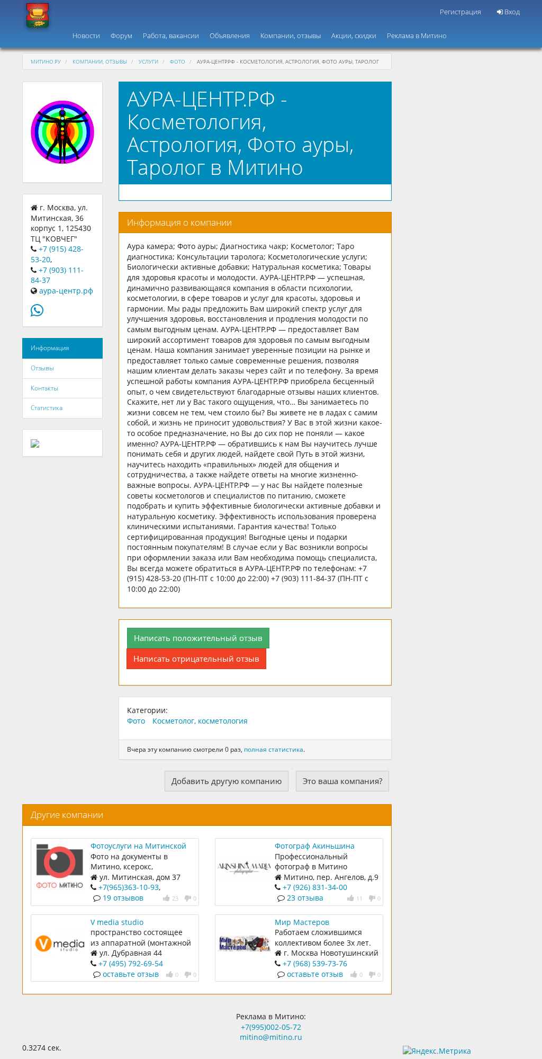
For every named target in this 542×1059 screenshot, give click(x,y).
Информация (50, 347)
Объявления (230, 35)
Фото (177, 61)
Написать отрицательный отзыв (196, 658)
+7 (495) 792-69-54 (130, 963)
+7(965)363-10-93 (128, 887)
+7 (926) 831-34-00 (315, 887)
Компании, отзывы (290, 35)
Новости (86, 35)
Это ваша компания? (342, 781)
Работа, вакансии (171, 35)
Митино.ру (46, 61)
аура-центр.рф (66, 291)
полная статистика (273, 749)
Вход (511, 11)
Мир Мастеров (302, 922)
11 (359, 898)
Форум (121, 35)
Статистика (46, 407)
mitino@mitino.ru (271, 1037)
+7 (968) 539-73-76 (315, 963)
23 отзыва (305, 898)
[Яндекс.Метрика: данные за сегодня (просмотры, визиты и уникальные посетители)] (437, 1051)
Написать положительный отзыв (198, 638)
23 (175, 898)
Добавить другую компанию (226, 781)
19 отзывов (123, 898)
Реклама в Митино (417, 35)
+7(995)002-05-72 (271, 1027)
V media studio (117, 922)
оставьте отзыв (131, 974)
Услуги (148, 61)
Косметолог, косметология (200, 721)
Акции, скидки (353, 35)
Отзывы (42, 367)
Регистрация (460, 11)
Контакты (44, 388)
